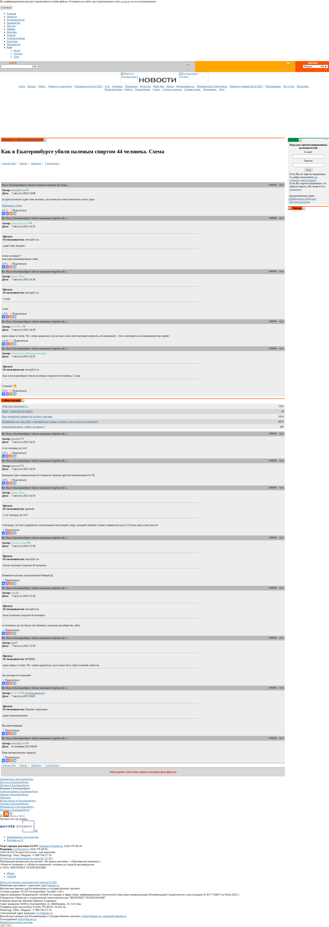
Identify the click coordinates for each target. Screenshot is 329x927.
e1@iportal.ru (20, 849)
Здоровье (117, 86)
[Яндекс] (310, 198)
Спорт (156, 89)
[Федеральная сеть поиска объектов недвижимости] (36, 831)
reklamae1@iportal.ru (51, 846)
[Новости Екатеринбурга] (129, 83)
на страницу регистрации (303, 179)
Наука (170, 86)
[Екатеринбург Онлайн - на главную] (193, 83)
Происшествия (113, 89)
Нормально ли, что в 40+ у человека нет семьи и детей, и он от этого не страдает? (50, 421)
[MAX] (7, 213)
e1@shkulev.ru (44, 913)
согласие (125, 1)
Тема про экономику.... (15, 406)
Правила (36, 163)
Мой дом (158, 86)
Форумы (7, 139)
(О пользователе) (35, 693)
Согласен (6, 7)
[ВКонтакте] (3, 213)
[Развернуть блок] (290, 208)
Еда (107, 86)
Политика (302, 86)
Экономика (209, 89)
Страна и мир (192, 89)
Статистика (52, 163)
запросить (295, 189)
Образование (273, 86)
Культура (145, 86)
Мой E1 (293, 139)
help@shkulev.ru (50, 885)
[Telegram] (14, 213)
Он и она (288, 86)
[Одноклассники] (11, 213)
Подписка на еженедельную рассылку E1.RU (26, 858)
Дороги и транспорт (59, 86)
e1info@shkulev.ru (91, 916)
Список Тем (9, 163)
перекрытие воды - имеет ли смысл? (23, 426)
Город (41, 86)
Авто (22, 86)
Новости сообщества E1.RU (246, 86)
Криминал (131, 86)
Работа (128, 89)
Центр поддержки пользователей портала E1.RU (28, 882)
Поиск (23, 163)
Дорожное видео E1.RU (88, 86)
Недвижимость (185, 86)
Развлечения (142, 89)
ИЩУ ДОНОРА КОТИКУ (17, 411)
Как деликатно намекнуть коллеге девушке (27, 416)
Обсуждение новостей (30, 139)
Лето (221, 89)
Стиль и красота (171, 89)
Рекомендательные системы (16, 922)
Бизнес (32, 86)
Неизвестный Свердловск (212, 86)
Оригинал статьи (12, 205)
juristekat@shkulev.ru (114, 916)
